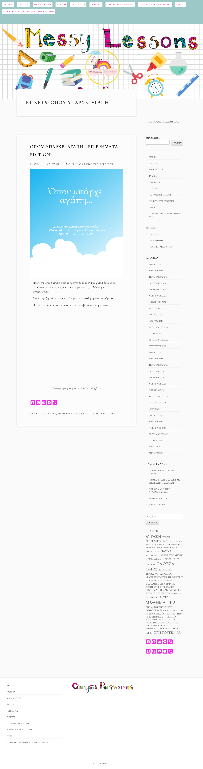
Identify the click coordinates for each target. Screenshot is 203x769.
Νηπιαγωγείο (153, 552)
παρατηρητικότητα (164, 620)
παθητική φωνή (174, 614)
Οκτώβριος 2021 (157, 390)
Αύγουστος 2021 (157, 402)
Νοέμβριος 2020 (157, 428)
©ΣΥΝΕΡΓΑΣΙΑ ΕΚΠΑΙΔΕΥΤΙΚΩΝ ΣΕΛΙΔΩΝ (28, 11)
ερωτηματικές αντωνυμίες (163, 590)
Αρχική (8, 4)
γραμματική (165, 570)
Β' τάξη (166, 537)
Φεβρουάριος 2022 (158, 365)
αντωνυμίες (153, 555)
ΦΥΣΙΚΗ (61, 4)
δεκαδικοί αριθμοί (159, 573)
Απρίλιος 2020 (156, 453)
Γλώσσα (23, 4)
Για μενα (154, 234)
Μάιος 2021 (154, 409)
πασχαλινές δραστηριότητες (162, 623)
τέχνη (176, 629)
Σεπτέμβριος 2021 (158, 396)
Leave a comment (104, 414)
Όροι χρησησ (156, 240)
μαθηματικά (161, 602)
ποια (148, 626)
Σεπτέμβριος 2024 (158, 327)
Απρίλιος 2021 (156, 415)
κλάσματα (151, 597)
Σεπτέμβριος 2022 (158, 340)
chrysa (35, 164)
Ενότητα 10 (152, 544)
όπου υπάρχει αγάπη (99, 164)
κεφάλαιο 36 (176, 593)
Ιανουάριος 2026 (157, 283)
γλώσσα (165, 564)
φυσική (149, 633)
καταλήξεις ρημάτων (158, 593)
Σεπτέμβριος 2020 (158, 434)
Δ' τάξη (164, 541)
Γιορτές (96, 4)
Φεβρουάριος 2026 (158, 277)
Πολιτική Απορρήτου (161, 247)
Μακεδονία (150, 548)
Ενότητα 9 (176, 541)
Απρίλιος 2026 (156, 264)
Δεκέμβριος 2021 (157, 377)
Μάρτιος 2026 (156, 270)
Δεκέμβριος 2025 (157, 289)
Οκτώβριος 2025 (157, 302)
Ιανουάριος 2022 (157, 371)
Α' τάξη (153, 536)
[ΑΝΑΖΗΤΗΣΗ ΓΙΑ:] (164, 516)
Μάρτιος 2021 (156, 421)
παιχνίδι (150, 617)
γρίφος (151, 569)
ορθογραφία (154, 610)
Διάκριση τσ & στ (158, 504)
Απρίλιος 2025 (156, 314)
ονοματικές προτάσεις (159, 607)
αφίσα (161, 559)
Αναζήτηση (153, 138)
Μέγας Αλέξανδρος (169, 544)
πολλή (154, 626)
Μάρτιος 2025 (156, 321)
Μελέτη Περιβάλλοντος (166, 548)
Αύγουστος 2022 (157, 346)
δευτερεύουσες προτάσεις (164, 577)
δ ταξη (149, 581)
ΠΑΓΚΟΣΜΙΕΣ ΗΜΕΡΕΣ (120, 4)
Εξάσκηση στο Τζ (159, 498)
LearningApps (93, 388)
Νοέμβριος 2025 (157, 296)
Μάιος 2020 (154, 446)
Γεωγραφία (78, 4)
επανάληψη (152, 584)
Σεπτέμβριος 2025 (158, 308)
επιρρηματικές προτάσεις (160, 587)
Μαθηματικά (42, 4)
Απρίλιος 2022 (156, 352)
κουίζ (163, 597)
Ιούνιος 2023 (155, 333)
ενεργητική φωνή (164, 581)
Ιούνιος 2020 (155, 440)
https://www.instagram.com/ (162, 122)
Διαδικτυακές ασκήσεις (155, 4)
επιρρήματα (75, 164)
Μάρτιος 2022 (156, 358)
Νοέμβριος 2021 (157, 384)
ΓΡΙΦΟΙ (180, 4)
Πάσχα (166, 551)
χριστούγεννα (167, 632)
